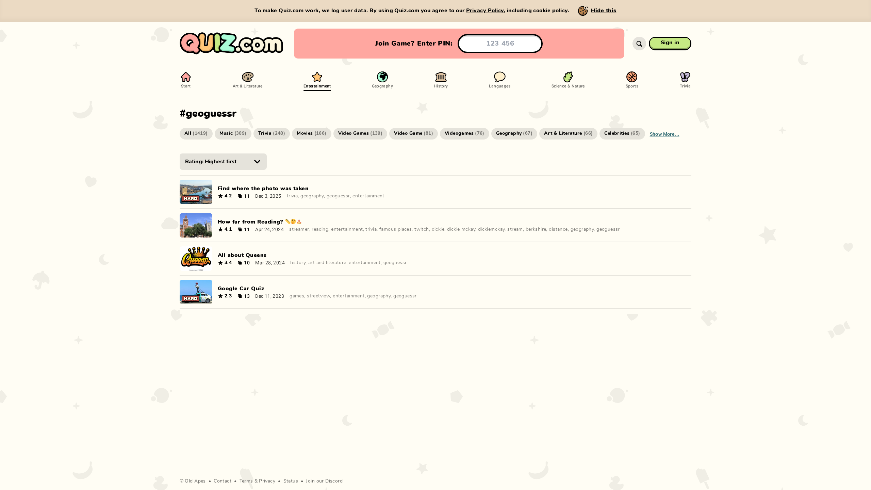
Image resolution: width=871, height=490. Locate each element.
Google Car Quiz (241, 288)
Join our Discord (324, 481)
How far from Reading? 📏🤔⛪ (260, 222)
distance (558, 229)
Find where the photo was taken (263, 188)
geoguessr (338, 196)
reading (320, 229)
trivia (292, 196)
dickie (438, 229)
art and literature (327, 262)
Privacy (267, 481)
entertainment (368, 196)
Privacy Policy (485, 10)
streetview (318, 296)
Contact (222, 481)
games (297, 296)
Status (290, 481)
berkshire (536, 229)
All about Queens (242, 255)
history (298, 262)
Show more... (664, 134)
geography (312, 196)
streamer (299, 229)
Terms (246, 481)
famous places (395, 229)
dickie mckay (461, 229)
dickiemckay (491, 229)
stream (515, 229)
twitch (421, 229)
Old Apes (195, 481)
